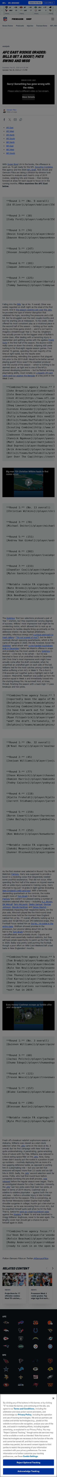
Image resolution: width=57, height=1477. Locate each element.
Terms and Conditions (24, 1408)
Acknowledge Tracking (28, 1471)
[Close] (53, 1398)
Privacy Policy (24, 1414)
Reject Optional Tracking (28, 1462)
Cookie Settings (30, 1456)
